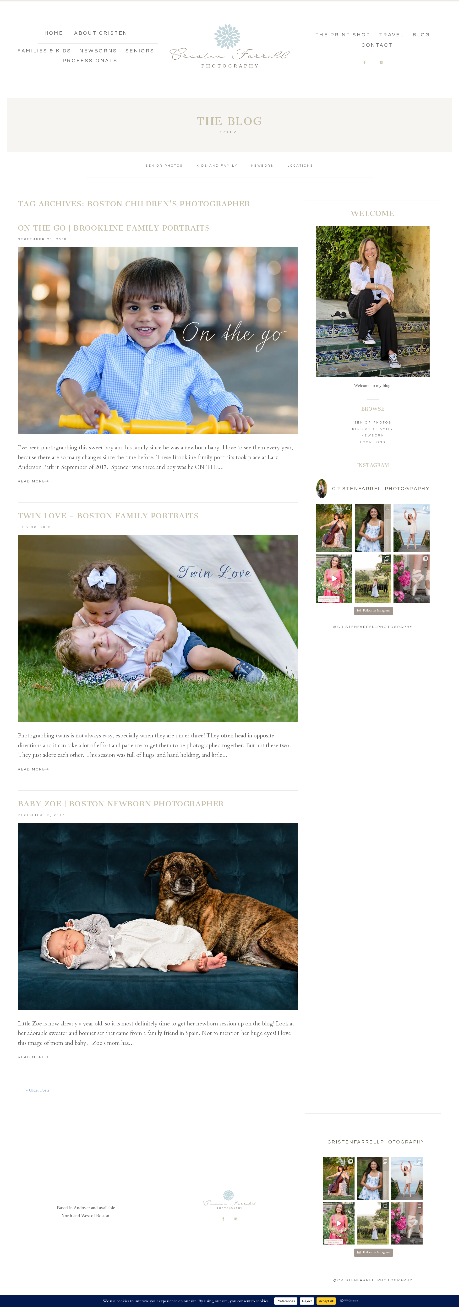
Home (53, 33)
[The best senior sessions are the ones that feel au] (411, 528)
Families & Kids (44, 50)
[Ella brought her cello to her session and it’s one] (334, 528)
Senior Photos (164, 165)
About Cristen (101, 33)
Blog (422, 34)
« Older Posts (37, 1090)
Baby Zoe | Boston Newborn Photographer (121, 803)
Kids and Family (217, 165)
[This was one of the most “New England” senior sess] (373, 578)
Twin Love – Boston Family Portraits (108, 515)
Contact (377, 45)
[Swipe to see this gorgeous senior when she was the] (373, 528)
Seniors (140, 50)
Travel (391, 34)
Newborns (98, 50)
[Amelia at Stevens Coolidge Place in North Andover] (411, 578)
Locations (300, 165)
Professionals (90, 60)
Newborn (262, 165)
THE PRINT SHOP (343, 34)
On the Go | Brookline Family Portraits (114, 227)
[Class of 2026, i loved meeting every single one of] (334, 578)
